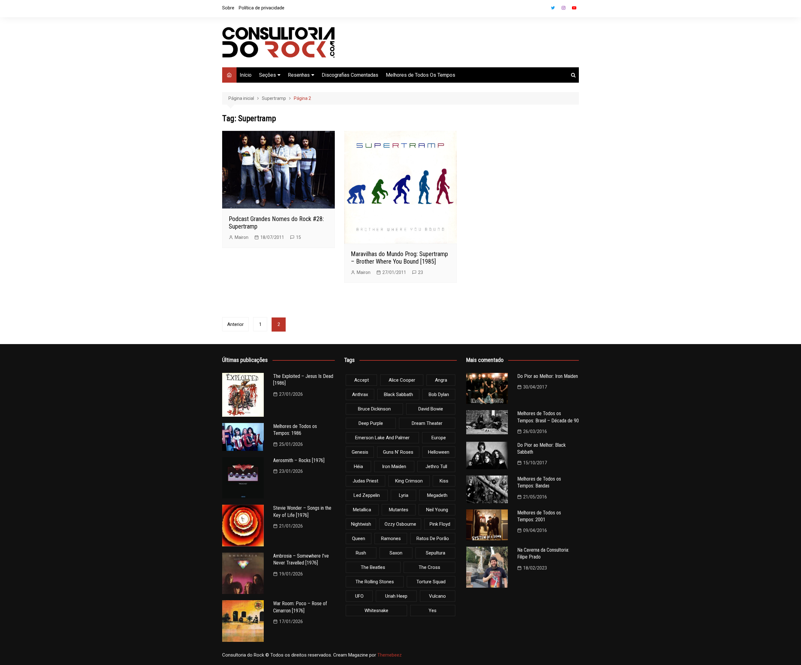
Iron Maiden (394, 466)
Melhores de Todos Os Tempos (420, 75)
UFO (359, 596)
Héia (358, 466)
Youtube (574, 8)
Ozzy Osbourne (400, 524)
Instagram (563, 8)
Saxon (396, 553)
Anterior (235, 324)
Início (246, 75)
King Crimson (409, 481)
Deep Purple (371, 423)
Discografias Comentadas (350, 75)
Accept (361, 380)
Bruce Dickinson (374, 409)
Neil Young (437, 510)
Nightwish (361, 524)
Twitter (553, 8)
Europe (438, 438)
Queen (358, 538)
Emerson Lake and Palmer (382, 438)
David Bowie (430, 409)
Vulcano (437, 596)
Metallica (362, 510)
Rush (361, 553)
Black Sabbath (398, 394)
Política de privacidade (261, 8)
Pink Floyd (440, 524)
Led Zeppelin (367, 495)
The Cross (429, 567)
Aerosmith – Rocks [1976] (298, 460)
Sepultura (435, 553)
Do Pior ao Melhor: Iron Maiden (547, 376)
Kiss (444, 481)
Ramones (391, 538)
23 (420, 272)
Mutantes (398, 510)
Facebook (542, 9)
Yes (432, 610)
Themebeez (389, 655)
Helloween (438, 452)
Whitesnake (376, 610)
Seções (267, 75)
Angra (441, 380)
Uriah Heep (396, 596)
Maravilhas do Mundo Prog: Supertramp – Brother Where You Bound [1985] (399, 257)
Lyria (403, 495)
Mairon (241, 237)
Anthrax (360, 394)
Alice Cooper (402, 380)
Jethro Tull (436, 466)
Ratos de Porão (432, 538)
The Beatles (373, 567)
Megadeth (437, 495)
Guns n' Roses (398, 452)
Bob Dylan (439, 394)
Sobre (228, 8)
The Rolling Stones (374, 582)
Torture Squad (431, 582)
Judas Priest (365, 481)
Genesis (360, 452)
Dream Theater (427, 423)
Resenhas (299, 75)
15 (298, 237)
